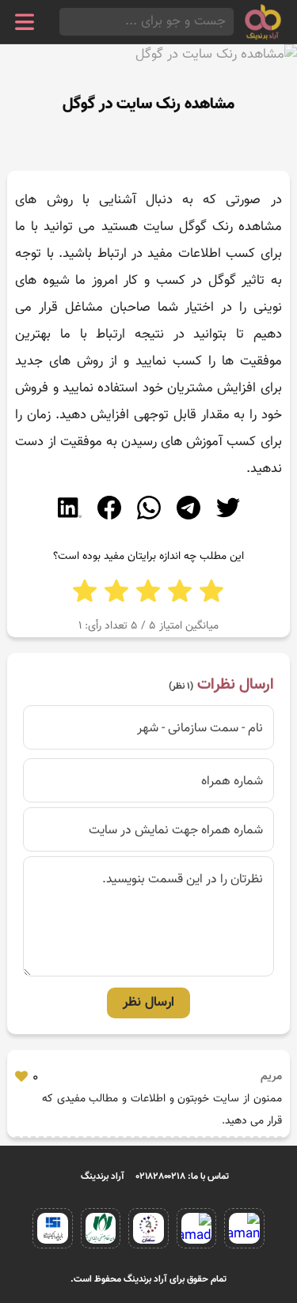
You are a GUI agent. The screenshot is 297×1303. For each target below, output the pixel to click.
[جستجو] (64, 22)
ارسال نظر (148, 1002)
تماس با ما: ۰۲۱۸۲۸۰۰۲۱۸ (182, 1176)
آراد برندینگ (102, 1176)
